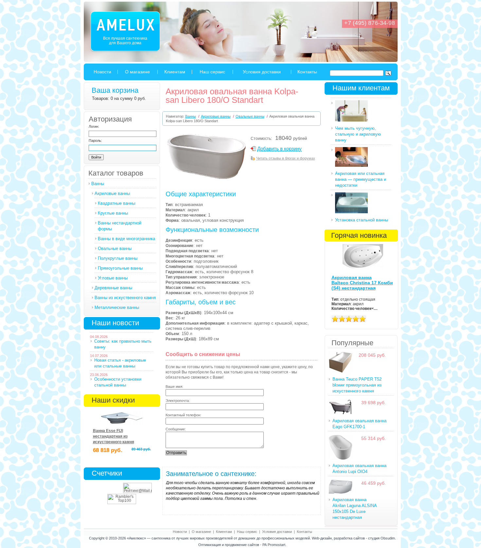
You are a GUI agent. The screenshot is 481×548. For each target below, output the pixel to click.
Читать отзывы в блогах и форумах (285, 158)
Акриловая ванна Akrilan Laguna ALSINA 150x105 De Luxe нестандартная (354, 508)
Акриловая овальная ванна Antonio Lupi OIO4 (359, 468)
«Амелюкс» (136, 538)
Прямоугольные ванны (120, 268)
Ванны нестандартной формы (119, 225)
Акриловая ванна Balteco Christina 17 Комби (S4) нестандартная (362, 283)
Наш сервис (212, 71)
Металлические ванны (117, 307)
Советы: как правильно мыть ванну (122, 344)
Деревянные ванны (113, 287)
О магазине (137, 71)
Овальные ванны (115, 248)
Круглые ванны (113, 213)
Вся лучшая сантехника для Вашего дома (125, 40)
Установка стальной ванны (361, 219)
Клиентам (174, 71)
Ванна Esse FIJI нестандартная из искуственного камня (113, 436)
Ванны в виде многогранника (126, 238)
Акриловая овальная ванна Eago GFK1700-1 (359, 423)
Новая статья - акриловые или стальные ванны (120, 363)
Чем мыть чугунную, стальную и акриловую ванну (358, 134)
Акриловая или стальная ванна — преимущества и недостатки (360, 179)
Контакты (307, 71)
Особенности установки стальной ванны (117, 382)
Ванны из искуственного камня (125, 297)
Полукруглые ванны (117, 258)
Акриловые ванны (112, 193)
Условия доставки (262, 71)
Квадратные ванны (116, 203)
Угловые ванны (113, 277)
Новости (102, 71)
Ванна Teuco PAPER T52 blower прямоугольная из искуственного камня (357, 385)
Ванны (97, 183)
